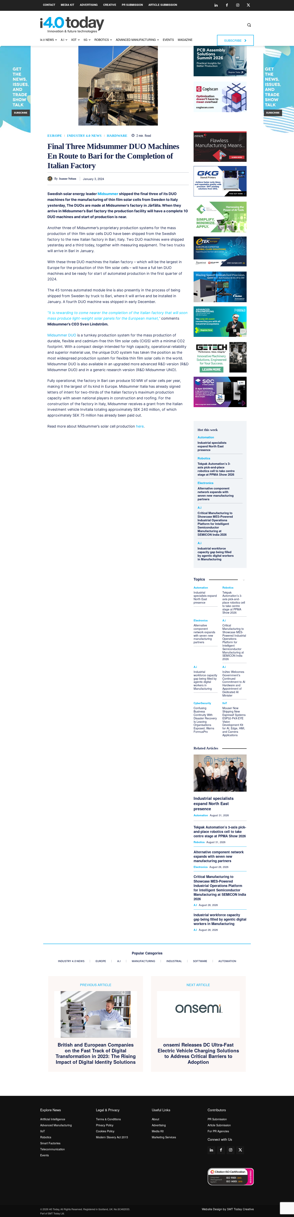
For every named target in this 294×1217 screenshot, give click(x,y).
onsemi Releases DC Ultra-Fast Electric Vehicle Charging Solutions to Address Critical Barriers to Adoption (198, 1053)
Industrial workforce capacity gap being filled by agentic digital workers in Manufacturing (216, 553)
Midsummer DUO (61, 335)
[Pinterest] (148, 179)
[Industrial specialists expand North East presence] (220, 773)
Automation (206, 437)
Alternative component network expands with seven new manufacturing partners (216, 493)
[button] (249, 25)
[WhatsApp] (157, 179)
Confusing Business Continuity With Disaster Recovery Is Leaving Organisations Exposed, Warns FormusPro (205, 720)
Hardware (117, 135)
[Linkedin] (216, 5)
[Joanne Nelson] (50, 178)
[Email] (176, 179)
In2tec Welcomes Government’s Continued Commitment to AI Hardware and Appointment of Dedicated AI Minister (233, 683)
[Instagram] (237, 5)
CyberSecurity (202, 703)
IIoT (224, 703)
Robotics (204, 458)
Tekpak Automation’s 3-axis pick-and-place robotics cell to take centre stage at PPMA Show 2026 (216, 469)
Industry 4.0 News (84, 135)
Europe (54, 135)
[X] (139, 179)
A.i (199, 507)
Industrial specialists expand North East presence (212, 446)
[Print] (185, 179)
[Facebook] (226, 5)
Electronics (205, 482)
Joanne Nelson (67, 178)
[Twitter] (248, 5)
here (140, 426)
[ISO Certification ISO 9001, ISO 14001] (231, 1176)
